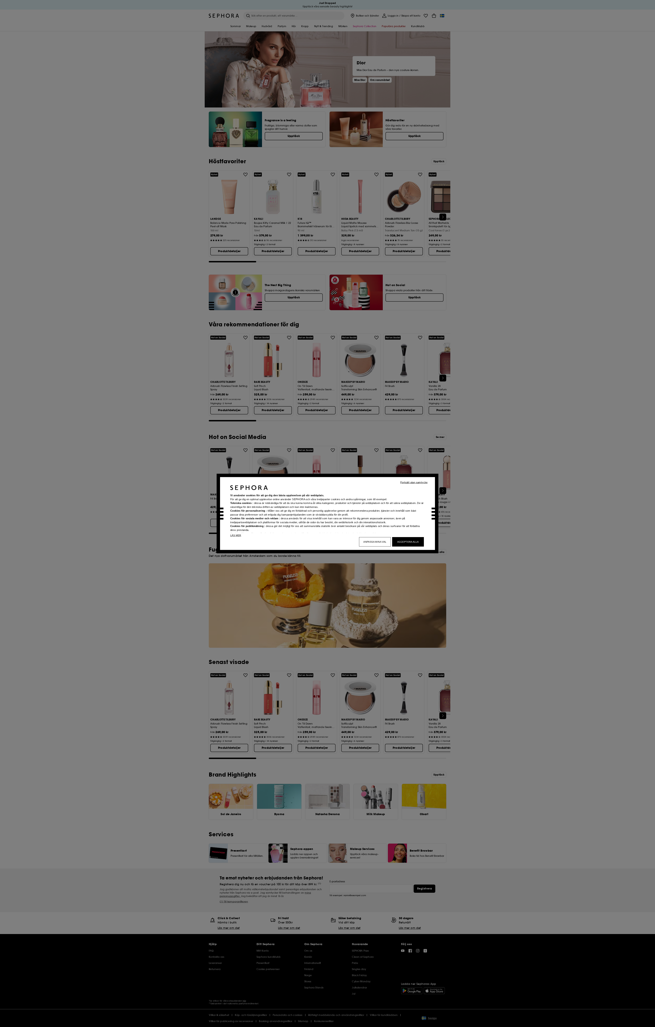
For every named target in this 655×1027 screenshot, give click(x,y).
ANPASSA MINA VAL (374, 541)
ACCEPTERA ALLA (408, 541)
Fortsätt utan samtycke (414, 482)
